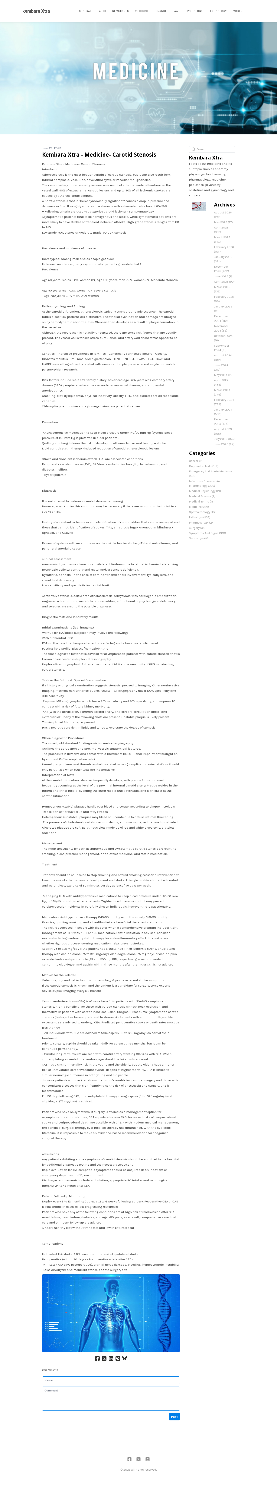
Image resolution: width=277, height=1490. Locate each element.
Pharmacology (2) (201, 522)
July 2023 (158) (224, 439)
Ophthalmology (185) (203, 512)
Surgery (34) (197, 528)
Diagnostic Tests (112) (203, 466)
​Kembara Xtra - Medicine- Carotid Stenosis (99, 154)
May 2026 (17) (223, 222)
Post (174, 1416)
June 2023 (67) (224, 444)
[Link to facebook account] (129, 1459)
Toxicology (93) (199, 538)
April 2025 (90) (224, 281)
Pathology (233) (199, 517)
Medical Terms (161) (202, 501)
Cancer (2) (196, 461)
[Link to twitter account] (138, 1459)
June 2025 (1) (223, 276)
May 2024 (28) (223, 375)
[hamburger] (54, 11)
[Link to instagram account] (147, 1459)
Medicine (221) (199, 507)
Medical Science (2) (202, 496)
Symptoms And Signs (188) (207, 533)
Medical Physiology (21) (205, 491)
